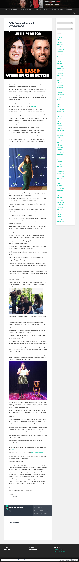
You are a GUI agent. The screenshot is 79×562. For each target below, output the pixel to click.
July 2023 (59, 97)
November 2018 (61, 188)
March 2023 (60, 104)
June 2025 (60, 58)
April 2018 (60, 197)
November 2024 (61, 70)
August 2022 (60, 116)
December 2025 (61, 47)
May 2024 (60, 80)
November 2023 (61, 90)
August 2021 (60, 137)
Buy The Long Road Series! (57, 9)
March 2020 (60, 166)
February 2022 (60, 126)
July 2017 (59, 211)
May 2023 (60, 101)
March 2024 (60, 83)
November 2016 (61, 223)
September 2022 (61, 114)
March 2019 (60, 183)
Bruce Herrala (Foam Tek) (59, 549)
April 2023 (60, 102)
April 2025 (60, 61)
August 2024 (60, 75)
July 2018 (59, 193)
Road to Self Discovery (26, 9)
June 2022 (60, 120)
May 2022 (60, 121)
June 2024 (60, 78)
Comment (43, 533)
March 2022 (60, 125)
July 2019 (59, 180)
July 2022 (59, 118)
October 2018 (60, 190)
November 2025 (61, 49)
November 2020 (61, 152)
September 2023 (61, 94)
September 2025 (61, 53)
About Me (38, 9)
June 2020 (60, 161)
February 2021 (60, 147)
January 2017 (60, 219)
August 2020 (60, 157)
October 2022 (60, 113)
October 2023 (60, 92)
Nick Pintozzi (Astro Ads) (59, 551)
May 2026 (60, 39)
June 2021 (60, 140)
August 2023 (60, 95)
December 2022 (61, 109)
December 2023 (61, 89)
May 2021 (60, 142)
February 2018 (60, 200)
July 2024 (59, 77)
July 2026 (59, 35)
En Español (69, 9)
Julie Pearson (33, 106)
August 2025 (60, 54)
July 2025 (59, 56)
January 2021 (60, 149)
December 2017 (61, 202)
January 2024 (60, 87)
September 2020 (61, 156)
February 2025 (60, 65)
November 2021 (61, 132)
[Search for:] (65, 23)
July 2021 (59, 138)
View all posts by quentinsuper (17, 510)
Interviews (14, 9)
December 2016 (61, 221)
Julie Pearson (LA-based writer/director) (21, 24)
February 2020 (60, 168)
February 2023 (60, 106)
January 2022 (60, 128)
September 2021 (61, 135)
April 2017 (60, 214)
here (13, 449)
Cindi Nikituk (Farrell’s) (58, 553)
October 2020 (60, 154)
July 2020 (59, 159)
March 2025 (60, 63)
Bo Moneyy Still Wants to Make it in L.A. (42, 511)
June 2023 (60, 99)
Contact (46, 9)
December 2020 (61, 150)
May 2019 (60, 181)
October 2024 (60, 71)
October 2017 (60, 205)
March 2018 (60, 199)
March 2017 (60, 216)
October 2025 (60, 51)
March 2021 (60, 145)
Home (6, 9)
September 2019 (61, 176)
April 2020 (60, 164)
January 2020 (60, 169)
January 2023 (60, 108)
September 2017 (61, 207)
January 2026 (60, 46)
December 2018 (61, 187)
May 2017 (60, 212)
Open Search (74, 13)
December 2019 (61, 171)
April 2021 (60, 144)
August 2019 (60, 178)
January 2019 (60, 185)
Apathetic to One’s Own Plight (41, 513)
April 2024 (60, 82)
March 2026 (60, 42)
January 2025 (60, 66)
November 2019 (61, 173)
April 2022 (60, 123)
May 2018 (60, 195)
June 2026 (60, 37)
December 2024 (61, 68)
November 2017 (61, 204)
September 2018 (61, 192)
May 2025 (60, 59)
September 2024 (61, 73)
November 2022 (61, 111)
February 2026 (60, 44)
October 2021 (60, 133)
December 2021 (61, 130)
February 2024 (60, 85)
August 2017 (60, 209)
